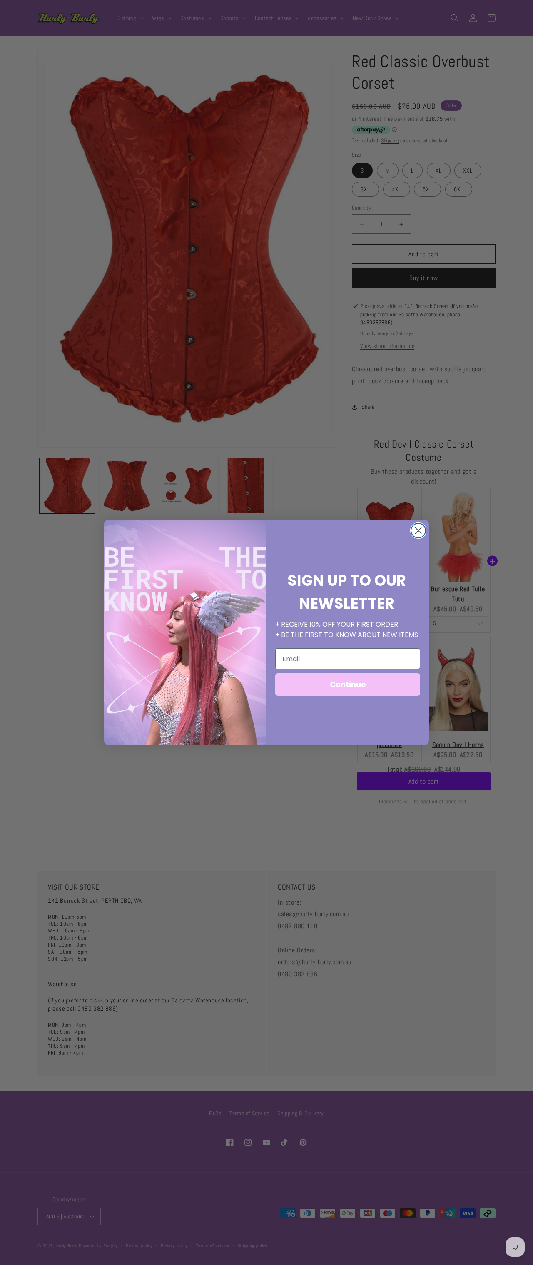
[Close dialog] (418, 530)
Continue (348, 684)
